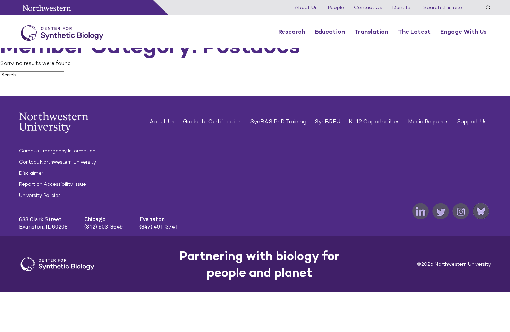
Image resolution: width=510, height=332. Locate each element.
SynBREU (327, 121)
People (336, 7)
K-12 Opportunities (374, 121)
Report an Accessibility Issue (52, 184)
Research (291, 31)
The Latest (414, 31)
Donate (401, 7)
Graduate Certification (212, 121)
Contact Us (368, 7)
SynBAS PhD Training (278, 121)
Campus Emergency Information (57, 151)
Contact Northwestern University (57, 162)
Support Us (472, 121)
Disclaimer (31, 173)
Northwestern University (47, 8)
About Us (306, 7)
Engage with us (463, 31)
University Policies (40, 195)
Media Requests (428, 121)
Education (330, 31)
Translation (371, 31)
